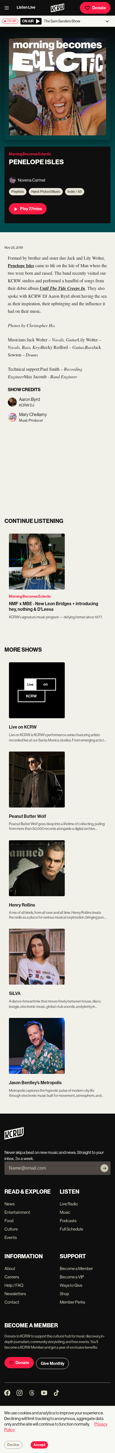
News (9, 1203)
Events (10, 1237)
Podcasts (68, 1220)
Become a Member (76, 1268)
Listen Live (26, 7)
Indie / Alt (75, 192)
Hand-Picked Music (45, 192)
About (9, 1268)
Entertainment (17, 1212)
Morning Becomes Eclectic (30, 596)
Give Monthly (52, 1363)
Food (8, 1220)
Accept (39, 1445)
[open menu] (8, 8)
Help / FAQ (13, 1285)
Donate (99, 7)
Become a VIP (72, 1276)
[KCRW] (14, 1138)
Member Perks (72, 1302)
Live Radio (69, 1203)
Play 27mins (31, 208)
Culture (11, 1229)
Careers (11, 1276)
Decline (13, 1445)
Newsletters (15, 1293)
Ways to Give (71, 1285)
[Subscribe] (104, 1168)
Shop (64, 1293)
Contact (11, 1302)
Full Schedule (71, 1229)
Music (65, 1212)
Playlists (17, 192)
